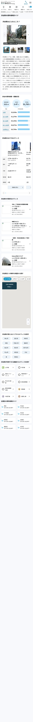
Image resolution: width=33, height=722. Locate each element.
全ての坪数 (7, 279)
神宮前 (16, 352)
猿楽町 (26, 343)
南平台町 (25, 348)
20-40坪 (22, 279)
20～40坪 (5, 116)
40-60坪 (29, 279)
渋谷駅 (21, 11)
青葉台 (16, 357)
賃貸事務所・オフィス (6, 11)
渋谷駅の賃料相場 (29, 11)
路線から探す (15, 11)
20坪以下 (15, 279)
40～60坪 (5, 121)
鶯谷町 (16, 348)
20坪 (4, 112)
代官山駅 (28, 172)
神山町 (6, 338)
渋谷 (26, 352)
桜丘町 (6, 348)
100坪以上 (6, 129)
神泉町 (26, 338)
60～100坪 (6, 125)
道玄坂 (16, 338)
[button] (28, 34)
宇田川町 (16, 343)
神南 (6, 343)
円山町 (6, 352)
